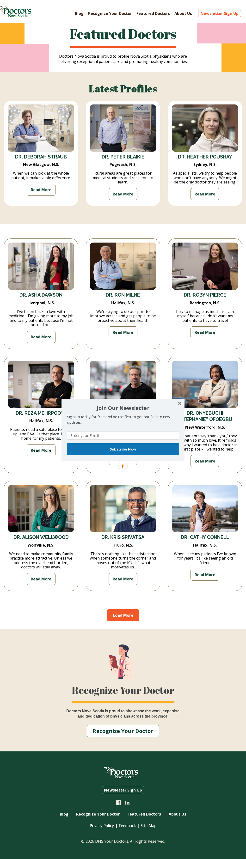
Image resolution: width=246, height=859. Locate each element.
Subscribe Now (123, 449)
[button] (123, 407)
